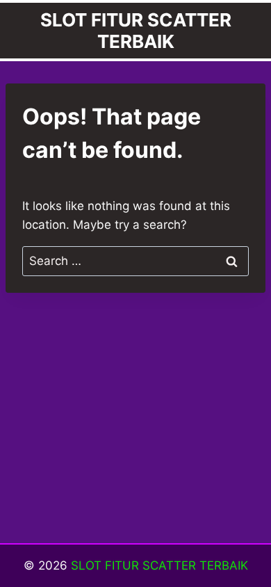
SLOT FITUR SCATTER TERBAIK (159, 565)
